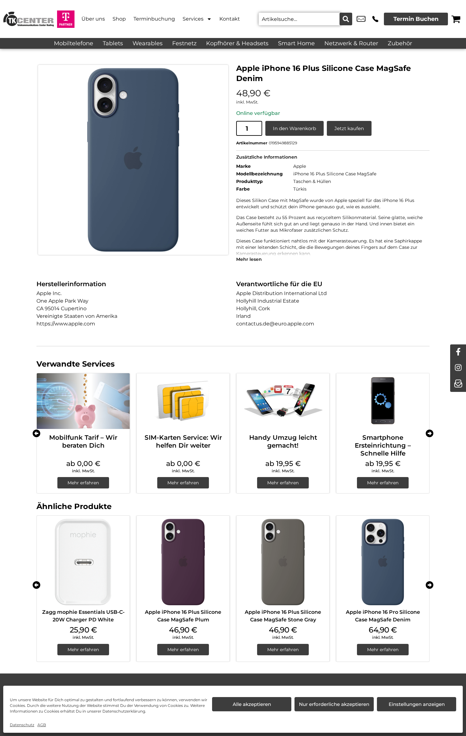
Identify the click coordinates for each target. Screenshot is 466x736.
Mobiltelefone (73, 43)
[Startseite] (28, 19)
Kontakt (229, 19)
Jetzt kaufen (349, 128)
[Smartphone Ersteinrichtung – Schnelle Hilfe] (382, 401)
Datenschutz (22, 724)
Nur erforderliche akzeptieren (334, 704)
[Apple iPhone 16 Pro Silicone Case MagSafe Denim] (383, 562)
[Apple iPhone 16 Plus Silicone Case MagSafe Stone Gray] (283, 562)
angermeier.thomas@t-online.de (361, 19)
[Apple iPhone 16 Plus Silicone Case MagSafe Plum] (183, 562)
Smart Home (296, 43)
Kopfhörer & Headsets (237, 43)
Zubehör (400, 43)
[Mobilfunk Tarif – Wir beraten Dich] (83, 401)
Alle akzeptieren (252, 704)
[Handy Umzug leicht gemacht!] (282, 401)
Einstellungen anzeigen (417, 704)
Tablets (113, 43)
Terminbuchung (154, 19)
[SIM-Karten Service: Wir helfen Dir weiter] (183, 401)
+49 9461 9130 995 (375, 19)
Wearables (148, 43)
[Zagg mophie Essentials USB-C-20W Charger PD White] (83, 562)
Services (193, 19)
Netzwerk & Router (351, 43)
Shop (119, 19)
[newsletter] (458, 384)
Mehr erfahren (83, 483)
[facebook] (458, 352)
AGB (41, 724)
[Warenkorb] (456, 19)
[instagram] (458, 368)
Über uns (93, 19)
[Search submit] (346, 19)
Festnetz (184, 43)
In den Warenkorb (294, 128)
